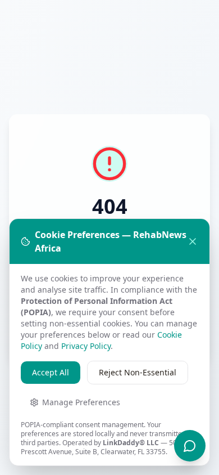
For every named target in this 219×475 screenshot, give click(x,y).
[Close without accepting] (192, 241)
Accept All (50, 372)
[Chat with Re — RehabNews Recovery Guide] (190, 445)
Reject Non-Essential (137, 372)
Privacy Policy (86, 345)
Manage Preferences (81, 402)
